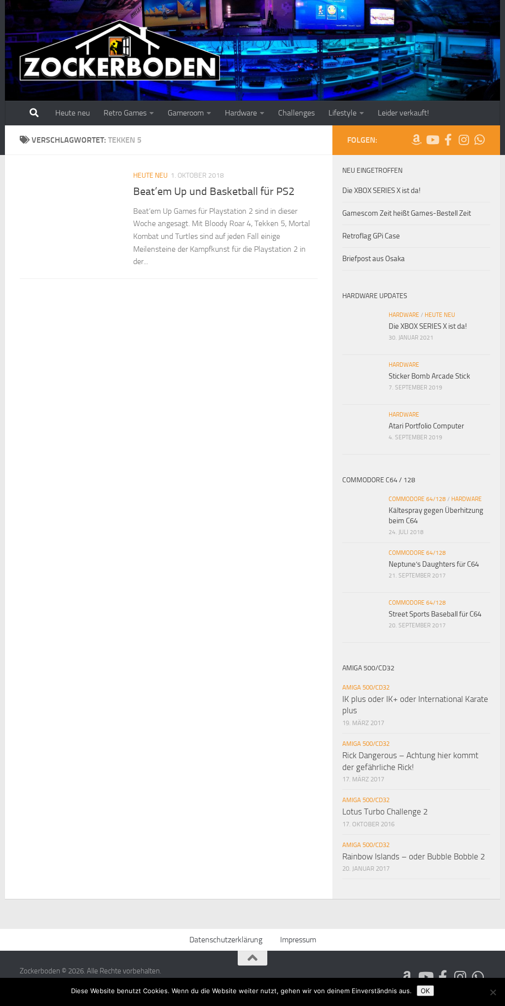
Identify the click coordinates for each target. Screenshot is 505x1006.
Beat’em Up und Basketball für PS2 (213, 191)
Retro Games (125, 112)
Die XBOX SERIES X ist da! (381, 190)
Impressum (298, 939)
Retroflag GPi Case (371, 236)
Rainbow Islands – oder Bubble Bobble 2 (413, 856)
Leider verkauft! (403, 112)
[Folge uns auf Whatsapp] (479, 140)
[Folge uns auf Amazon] (416, 140)
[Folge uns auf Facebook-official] (448, 140)
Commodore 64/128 (417, 499)
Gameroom (186, 112)
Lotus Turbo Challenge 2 (385, 811)
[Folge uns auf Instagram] (463, 140)
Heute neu (72, 112)
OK (425, 991)
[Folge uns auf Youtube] (432, 140)
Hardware (241, 112)
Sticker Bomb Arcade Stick (429, 376)
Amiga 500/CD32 (366, 687)
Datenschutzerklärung (225, 939)
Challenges (296, 112)
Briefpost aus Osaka (373, 258)
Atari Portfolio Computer (426, 426)
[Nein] (493, 992)
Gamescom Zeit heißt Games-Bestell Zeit (406, 213)
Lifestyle (342, 112)
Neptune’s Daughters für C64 (434, 564)
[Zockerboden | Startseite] (120, 50)
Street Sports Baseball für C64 (435, 614)
